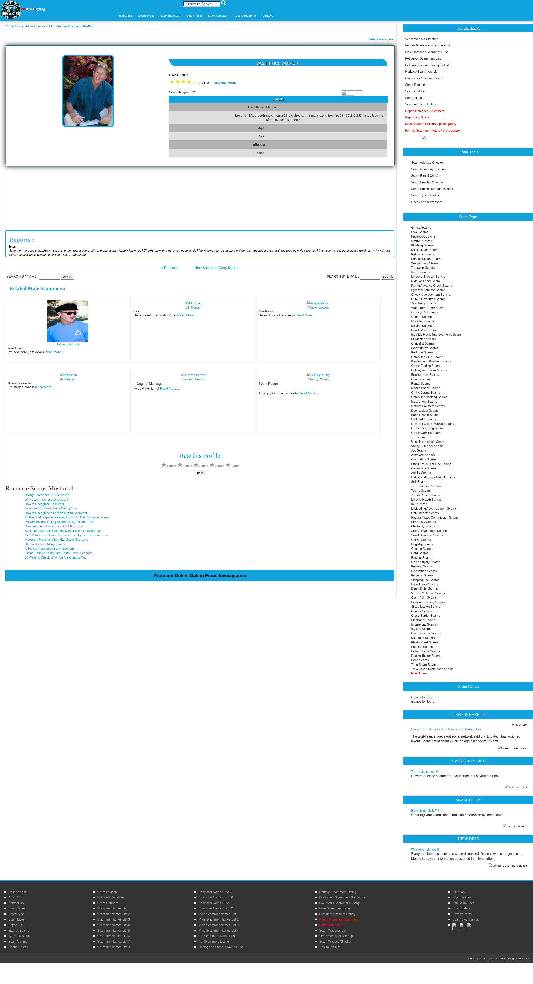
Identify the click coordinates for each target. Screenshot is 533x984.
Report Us (15, 925)
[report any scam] (415, 137)
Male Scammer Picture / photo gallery (430, 124)
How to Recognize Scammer (44, 504)
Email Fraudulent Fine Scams (431, 464)
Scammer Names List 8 (113, 947)
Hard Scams (419, 553)
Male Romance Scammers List (426, 52)
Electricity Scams (423, 526)
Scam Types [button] (146, 15)
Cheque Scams (421, 548)
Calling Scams (421, 539)
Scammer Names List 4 (113, 925)
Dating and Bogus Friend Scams (433, 477)
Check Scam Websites (427, 202)
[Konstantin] (68, 374)
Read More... (54, 352)
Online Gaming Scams (426, 432)
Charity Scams (421, 379)
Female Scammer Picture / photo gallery (432, 130)
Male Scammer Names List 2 (219, 919)
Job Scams (419, 450)
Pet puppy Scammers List (423, 58)
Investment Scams (424, 401)
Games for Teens (423, 701)
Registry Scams (422, 544)
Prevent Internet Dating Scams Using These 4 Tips (59, 522)
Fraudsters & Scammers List (425, 78)
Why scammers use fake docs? (46, 499)
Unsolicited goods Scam (427, 441)
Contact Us (16, 903)
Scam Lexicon (107, 892)
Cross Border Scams (425, 615)
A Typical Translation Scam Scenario (50, 548)
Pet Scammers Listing (214, 941)
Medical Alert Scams (425, 249)
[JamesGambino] (68, 321)
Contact (267, 15)
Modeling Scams (422, 321)
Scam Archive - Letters (420, 104)
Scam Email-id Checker (427, 182)
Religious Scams (422, 254)
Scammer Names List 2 (113, 914)
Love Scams (419, 232)
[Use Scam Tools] (515, 825)
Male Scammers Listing (335, 908)
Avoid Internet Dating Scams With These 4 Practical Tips (63, 530)
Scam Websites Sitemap (336, 936)
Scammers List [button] (170, 15)
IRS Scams (419, 504)
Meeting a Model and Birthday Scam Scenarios (57, 539)
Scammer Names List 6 (113, 936)
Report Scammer (245, 15)
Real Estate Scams (424, 330)
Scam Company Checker (428, 169)
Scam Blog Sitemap (465, 919)
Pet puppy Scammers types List (427, 65)
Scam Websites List (332, 930)
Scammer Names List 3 (113, 919)
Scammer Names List (112, 908)
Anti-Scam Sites (463, 903)
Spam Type (16, 914)
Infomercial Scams (424, 624)
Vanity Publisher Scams (427, 446)
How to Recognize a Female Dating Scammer (56, 513)
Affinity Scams (421, 472)
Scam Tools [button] (194, 15)
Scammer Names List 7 (113, 941)
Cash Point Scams (424, 597)
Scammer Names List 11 (216, 903)
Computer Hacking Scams (429, 397)
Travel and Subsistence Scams (432, 669)
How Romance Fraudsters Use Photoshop (54, 526)
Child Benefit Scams (425, 513)
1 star (235, 466)
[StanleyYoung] (318, 374)
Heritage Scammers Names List (221, 947)
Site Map (458, 892)
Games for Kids (422, 697)
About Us (14, 897)
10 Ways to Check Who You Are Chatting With (56, 557)
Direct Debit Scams (424, 588)
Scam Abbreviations (111, 897)
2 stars (219, 466)
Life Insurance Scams (426, 633)
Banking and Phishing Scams (431, 361)
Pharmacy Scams (423, 522)
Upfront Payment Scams (428, 406)
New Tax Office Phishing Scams (433, 423)
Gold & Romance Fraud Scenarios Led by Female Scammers (67, 535)
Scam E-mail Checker (426, 175)
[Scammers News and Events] (513, 747)
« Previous (169, 268)
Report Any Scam (331, 925)
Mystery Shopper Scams (428, 276)
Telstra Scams (421, 490)
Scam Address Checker (427, 162)
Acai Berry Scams (423, 303)
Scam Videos (414, 98)
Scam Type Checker (425, 195)
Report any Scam (417, 117)
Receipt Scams (421, 557)
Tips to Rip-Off (329, 947)
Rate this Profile (225, 82)
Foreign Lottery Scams (426, 258)
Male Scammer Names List (217, 914)
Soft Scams (419, 481)
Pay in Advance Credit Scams (431, 285)
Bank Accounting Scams (428, 602)
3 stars (203, 466)
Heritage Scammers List (421, 71)
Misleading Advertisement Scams (434, 508)
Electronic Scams (423, 620)
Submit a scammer (381, 39)
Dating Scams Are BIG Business (47, 495)
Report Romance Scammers (425, 111)
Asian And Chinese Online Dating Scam (52, 508)
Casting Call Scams (424, 312)
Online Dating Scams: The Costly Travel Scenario (58, 553)
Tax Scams (419, 437)
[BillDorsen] (193, 302)
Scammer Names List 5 (113, 930)
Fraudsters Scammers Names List (342, 897)
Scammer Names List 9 (215, 892)
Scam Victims (17, 941)
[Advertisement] (200, 197)
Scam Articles (461, 897)
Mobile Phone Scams (425, 388)
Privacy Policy (462, 914)
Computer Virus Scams (427, 357)
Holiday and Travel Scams (429, 370)
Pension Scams (422, 566)
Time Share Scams (424, 664)
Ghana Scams (421, 227)
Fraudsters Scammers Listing (339, 903)
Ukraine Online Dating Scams (45, 544)
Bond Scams (420, 660)
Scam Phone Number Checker (432, 188)
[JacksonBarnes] (193, 374)
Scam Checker (217, 15)
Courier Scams (421, 611)
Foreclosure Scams (424, 584)
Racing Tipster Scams (426, 655)
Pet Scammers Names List (217, 936)
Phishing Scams (422, 245)
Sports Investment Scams (429, 530)
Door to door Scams (425, 410)
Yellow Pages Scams (425, 495)
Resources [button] (125, 15)
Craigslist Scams (423, 343)
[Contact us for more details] (508, 865)
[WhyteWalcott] (318, 302)
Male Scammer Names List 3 (219, 925)
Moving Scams (421, 325)
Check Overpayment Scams (430, 294)
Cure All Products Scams (428, 299)
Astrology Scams (423, 455)
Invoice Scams (421, 629)
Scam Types (17, 908)
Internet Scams (421, 241)
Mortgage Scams (423, 637)
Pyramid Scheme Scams (428, 290)
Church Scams (421, 316)
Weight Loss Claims (424, 263)
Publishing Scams (423, 339)
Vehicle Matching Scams (428, 593)
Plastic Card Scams (424, 642)
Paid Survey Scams (424, 348)
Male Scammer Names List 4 (219, 930)
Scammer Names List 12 (216, 908)
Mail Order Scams (423, 419)
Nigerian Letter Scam (425, 281)
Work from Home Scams (428, 308)
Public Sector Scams (425, 651)
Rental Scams (421, 383)
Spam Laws (16, 919)
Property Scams (422, 575)
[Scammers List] (516, 787)
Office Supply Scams (425, 562)
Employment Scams (425, 374)
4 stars (187, 466)
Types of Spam (19, 936)
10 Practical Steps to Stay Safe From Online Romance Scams (67, 517)
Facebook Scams (423, 236)
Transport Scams (423, 267)
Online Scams (14, 26)
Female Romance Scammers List (428, 45)
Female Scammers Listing (337, 914)
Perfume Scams (422, 352)
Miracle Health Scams (426, 499)
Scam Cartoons (416, 91)
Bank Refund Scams (425, 415)
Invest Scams (420, 272)
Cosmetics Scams (424, 459)
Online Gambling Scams (428, 428)
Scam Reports (415, 84)
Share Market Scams (425, 606)
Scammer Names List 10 (216, 897)
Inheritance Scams (424, 571)
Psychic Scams (422, 646)
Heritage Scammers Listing (337, 892)
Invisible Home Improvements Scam (436, 334)
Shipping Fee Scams (425, 580)
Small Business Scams (427, 535)
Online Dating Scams (425, 392)
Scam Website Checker (421, 39)
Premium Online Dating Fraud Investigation (200, 575)
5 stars (171, 466)
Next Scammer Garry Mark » (216, 268)
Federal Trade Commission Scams (435, 517)
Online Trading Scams (426, 365)
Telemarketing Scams (426, 486)
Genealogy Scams (424, 468)
